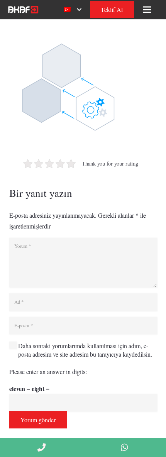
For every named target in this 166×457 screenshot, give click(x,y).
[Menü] (147, 9)
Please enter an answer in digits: (48, 371)
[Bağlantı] (22, 10)
